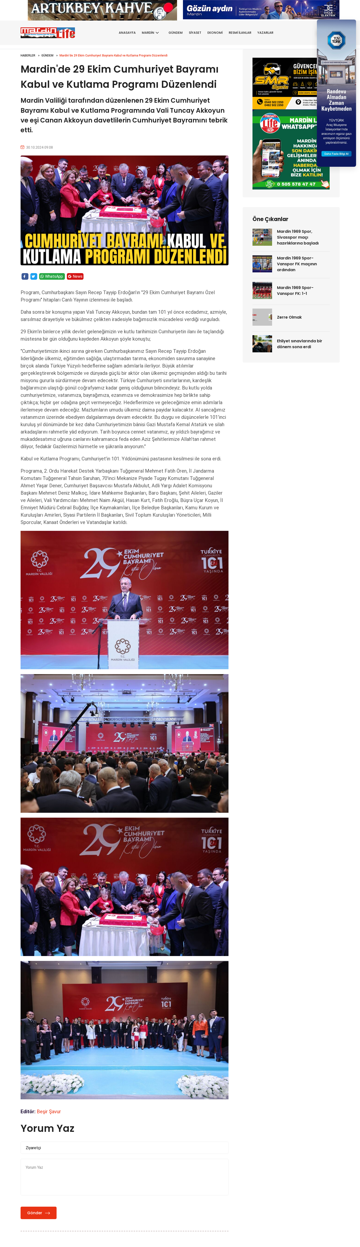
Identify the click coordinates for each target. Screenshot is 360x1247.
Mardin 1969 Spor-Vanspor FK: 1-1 (295, 290)
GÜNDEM (175, 32)
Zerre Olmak (289, 317)
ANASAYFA (127, 32)
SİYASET (195, 32)
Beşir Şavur (49, 1111)
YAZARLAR (265, 32)
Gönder (34, 1213)
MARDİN (148, 32)
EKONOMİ (215, 32)
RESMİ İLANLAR (240, 32)
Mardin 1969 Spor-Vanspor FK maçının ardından (297, 264)
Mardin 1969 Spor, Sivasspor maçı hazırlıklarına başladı (298, 237)
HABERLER (28, 55)
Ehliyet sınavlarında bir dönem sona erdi (299, 344)
